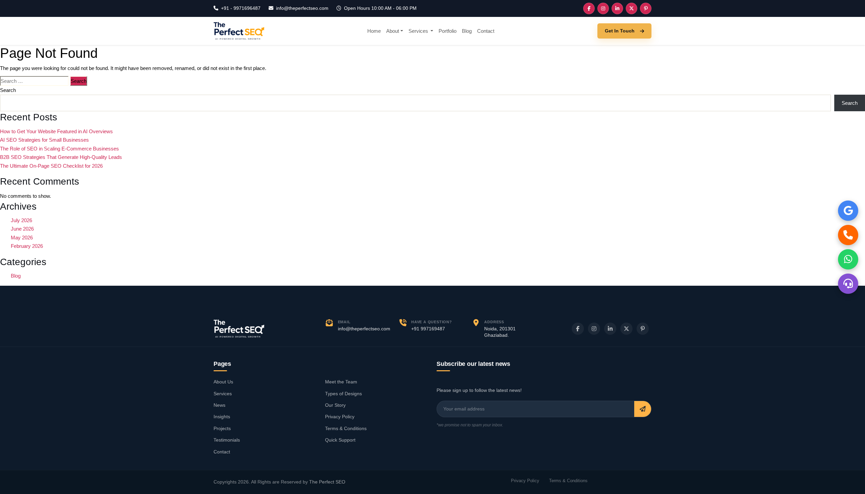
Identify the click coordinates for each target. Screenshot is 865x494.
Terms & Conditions (346, 428)
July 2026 (21, 220)
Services (419, 31)
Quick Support (340, 440)
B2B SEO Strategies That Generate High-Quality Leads (61, 157)
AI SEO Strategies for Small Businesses (44, 140)
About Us (223, 381)
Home (374, 31)
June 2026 (22, 229)
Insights (222, 416)
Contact (485, 31)
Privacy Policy (339, 416)
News (219, 405)
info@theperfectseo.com (302, 8)
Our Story (335, 405)
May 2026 (22, 237)
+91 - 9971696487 (241, 8)
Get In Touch (620, 30)
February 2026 (27, 246)
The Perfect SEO (327, 482)
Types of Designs (343, 393)
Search (8, 90)
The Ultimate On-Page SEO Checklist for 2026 (51, 166)
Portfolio (447, 31)
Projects (222, 428)
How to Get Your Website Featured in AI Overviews (56, 131)
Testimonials (227, 440)
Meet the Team (341, 381)
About (392, 31)
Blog (467, 31)
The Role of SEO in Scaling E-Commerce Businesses (59, 148)
